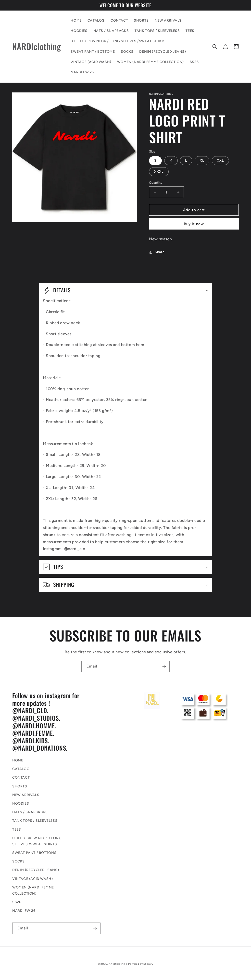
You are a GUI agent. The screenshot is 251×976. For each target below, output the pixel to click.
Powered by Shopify (140, 963)
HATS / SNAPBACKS (30, 812)
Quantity (155, 182)
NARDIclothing (118, 963)
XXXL (158, 171)
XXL (220, 160)
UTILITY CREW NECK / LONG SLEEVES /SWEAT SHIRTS (37, 841)
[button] (214, 46)
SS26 (16, 902)
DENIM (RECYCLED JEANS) (35, 870)
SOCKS (18, 861)
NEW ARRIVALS (25, 795)
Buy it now (194, 224)
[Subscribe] (164, 666)
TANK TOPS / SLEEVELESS (34, 821)
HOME (17, 760)
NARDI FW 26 (24, 911)
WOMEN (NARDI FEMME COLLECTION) (33, 890)
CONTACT (21, 777)
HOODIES (20, 803)
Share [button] (159, 252)
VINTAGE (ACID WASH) (32, 879)
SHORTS (19, 786)
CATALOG (20, 769)
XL (202, 160)
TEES (16, 829)
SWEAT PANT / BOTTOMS (34, 853)
